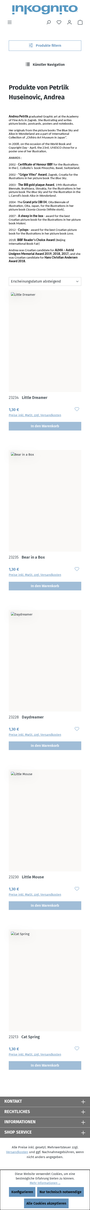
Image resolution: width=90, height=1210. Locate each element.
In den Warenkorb (45, 426)
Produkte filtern (48, 45)
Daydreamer (26, 717)
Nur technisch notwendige (60, 1192)
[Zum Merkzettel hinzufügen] (77, 409)
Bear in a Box (27, 557)
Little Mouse (26, 877)
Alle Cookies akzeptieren (46, 1203)
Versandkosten (17, 1152)
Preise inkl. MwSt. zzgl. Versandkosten (35, 415)
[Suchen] (48, 22)
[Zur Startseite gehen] (45, 9)
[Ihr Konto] (69, 22)
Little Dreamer (28, 397)
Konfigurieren (22, 1192)
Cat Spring (24, 1037)
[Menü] (9, 22)
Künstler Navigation (48, 65)
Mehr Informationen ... (45, 1183)
